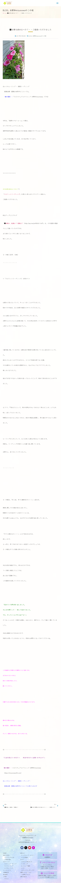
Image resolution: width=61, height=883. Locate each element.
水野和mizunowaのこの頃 (22, 10)
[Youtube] (29, 847)
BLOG (5, 10)
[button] (57, 3)
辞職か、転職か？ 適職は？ (14, 223)
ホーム (4, 13)
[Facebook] (22, 847)
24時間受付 (47, 857)
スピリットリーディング (12, 194)
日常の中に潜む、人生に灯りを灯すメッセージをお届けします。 (47, 876)
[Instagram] (33, 847)
